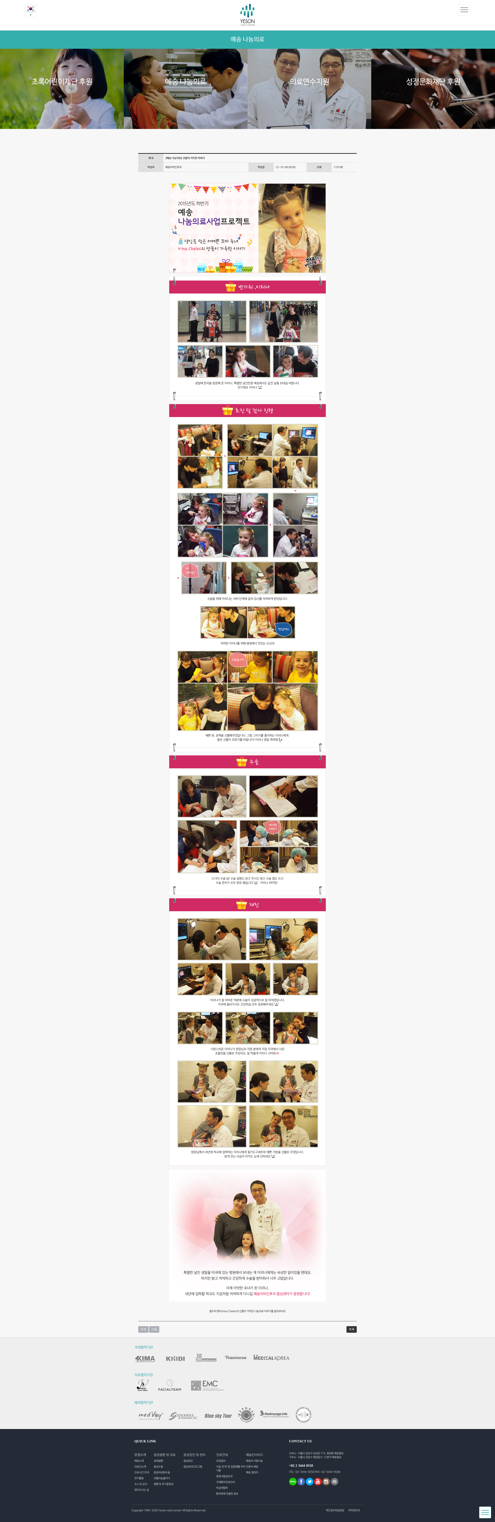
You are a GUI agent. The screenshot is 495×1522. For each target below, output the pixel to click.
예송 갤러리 (252, 1472)
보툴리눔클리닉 (162, 1478)
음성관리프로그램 (192, 1466)
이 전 (143, 1329)
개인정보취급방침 (335, 1510)
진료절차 (220, 1460)
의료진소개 (140, 1466)
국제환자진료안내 (225, 1482)
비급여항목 (222, 1488)
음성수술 (158, 1466)
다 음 (154, 1329)
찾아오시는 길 (141, 1489)
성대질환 (158, 1460)
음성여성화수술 (162, 1472)
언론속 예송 (252, 1466)
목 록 (351, 1329)
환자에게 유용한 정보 (227, 1493)
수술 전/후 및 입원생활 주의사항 (230, 1468)
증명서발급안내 (224, 1476)
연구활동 (139, 1478)
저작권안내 (354, 1510)
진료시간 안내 (141, 1472)
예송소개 (139, 1460)
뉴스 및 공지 (140, 1484)
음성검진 (188, 1460)
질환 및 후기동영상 (163, 1484)
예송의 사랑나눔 (254, 1460)
